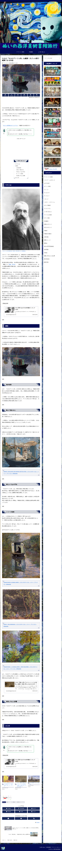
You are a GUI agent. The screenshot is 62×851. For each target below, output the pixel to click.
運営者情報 (48, 847)
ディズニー (46, 195)
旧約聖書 (46, 249)
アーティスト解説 (48, 177)
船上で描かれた (20, 169)
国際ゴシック (47, 240)
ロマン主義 (46, 218)
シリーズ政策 (20, 173)
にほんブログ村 (53, 169)
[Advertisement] (21, 102)
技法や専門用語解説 (49, 246)
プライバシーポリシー (56, 847)
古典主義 (46, 237)
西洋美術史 (46, 259)
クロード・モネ (10, 802)
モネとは (18, 163)
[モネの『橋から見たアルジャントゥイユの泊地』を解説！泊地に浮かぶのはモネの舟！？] (21, 779)
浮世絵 (45, 252)
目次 (19, 160)
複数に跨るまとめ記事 (49, 255)
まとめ (17, 177)
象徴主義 (46, 262)
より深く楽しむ (48, 211)
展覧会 (45, 243)
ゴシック (46, 189)
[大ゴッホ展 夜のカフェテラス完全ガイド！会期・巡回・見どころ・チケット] (8, 779)
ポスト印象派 (47, 205)
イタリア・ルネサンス (49, 180)
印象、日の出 (12, 264)
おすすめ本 (46, 183)
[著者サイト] (8, 818)
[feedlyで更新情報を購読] (21, 818)
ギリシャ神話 (47, 186)
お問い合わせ (42, 847)
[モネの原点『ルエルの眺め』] (34, 779)
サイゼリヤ (46, 192)
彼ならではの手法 (21, 171)
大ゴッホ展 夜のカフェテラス (10, 125)
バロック (46, 199)
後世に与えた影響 (21, 175)
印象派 (4, 802)
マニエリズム (47, 208)
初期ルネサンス (48, 224)
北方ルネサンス (48, 227)
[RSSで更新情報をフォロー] (34, 818)
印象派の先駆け (48, 233)
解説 (17, 165)
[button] (60, 58)
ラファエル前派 (48, 214)
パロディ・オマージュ (49, 202)
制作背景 (19, 167)
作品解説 (46, 221)
